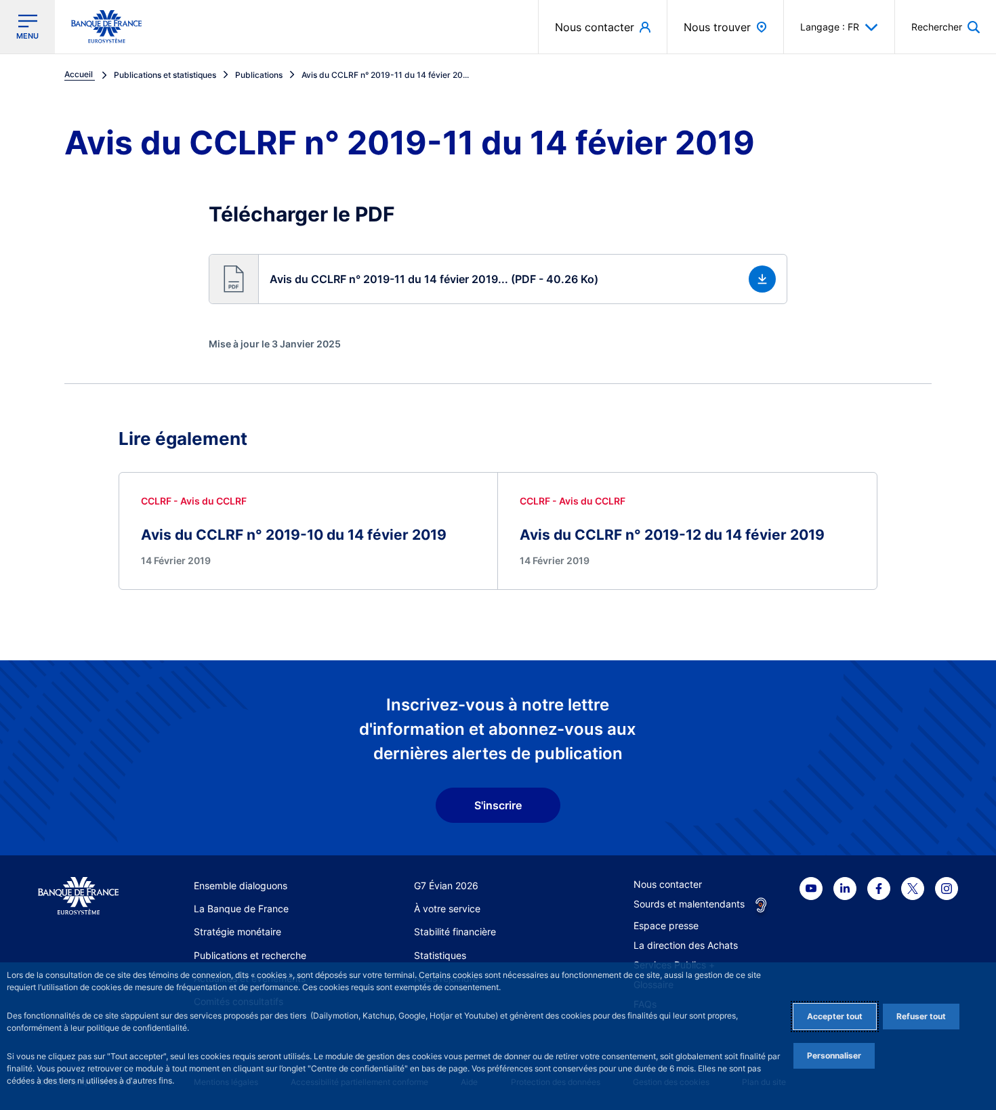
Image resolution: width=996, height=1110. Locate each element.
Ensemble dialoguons (240, 885)
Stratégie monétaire (237, 931)
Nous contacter (668, 884)
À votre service (447, 908)
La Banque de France (241, 908)
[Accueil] (78, 896)
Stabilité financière (455, 931)
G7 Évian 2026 (446, 885)
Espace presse (666, 925)
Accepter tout (835, 1016)
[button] (945, 27)
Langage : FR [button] (829, 27)
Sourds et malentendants (689, 904)
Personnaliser (834, 1055)
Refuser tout (921, 1016)
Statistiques (440, 955)
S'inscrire (498, 805)
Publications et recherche (250, 955)
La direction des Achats (686, 945)
